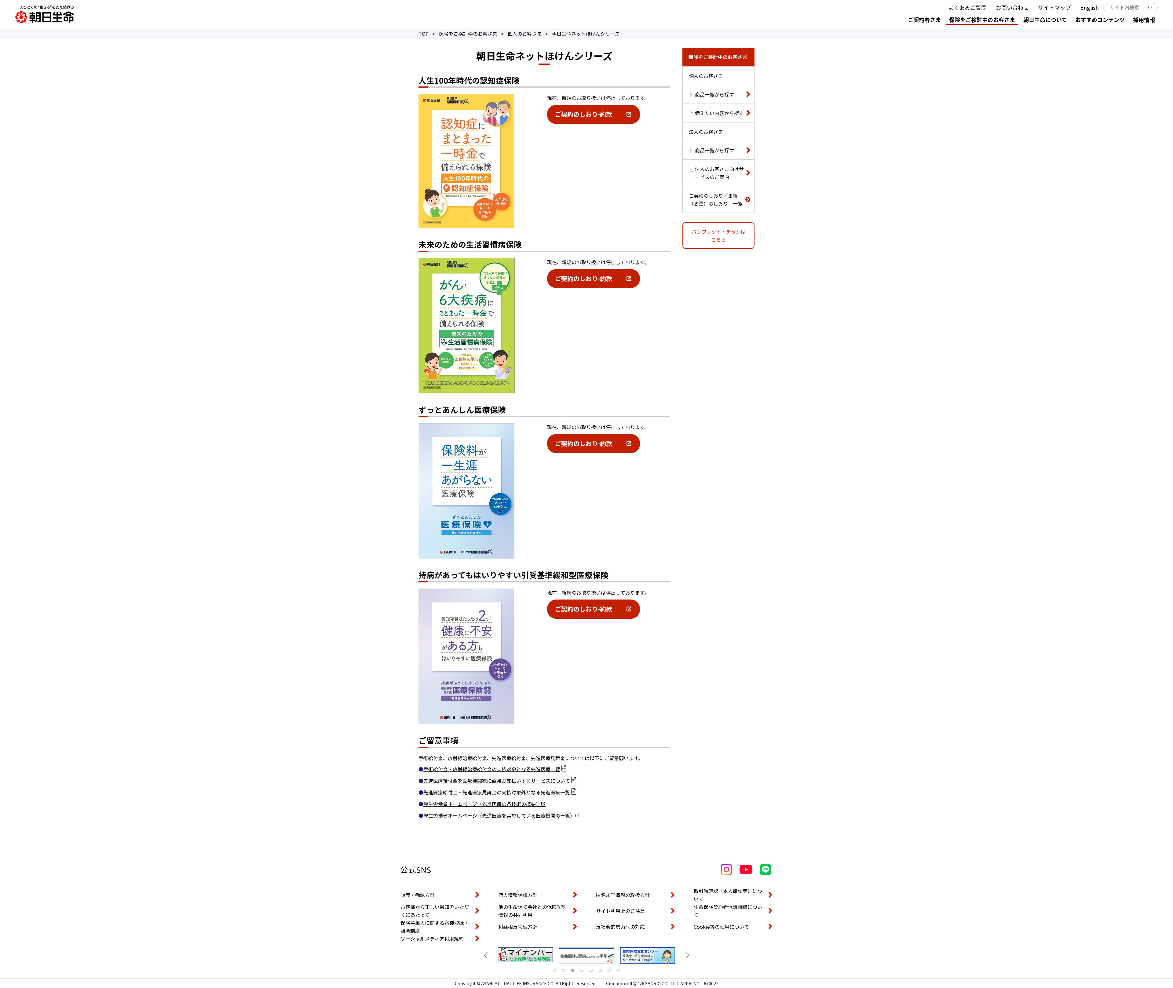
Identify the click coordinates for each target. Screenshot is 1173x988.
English (1089, 7)
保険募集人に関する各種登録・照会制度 (434, 926)
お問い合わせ (1012, 7)
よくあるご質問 (967, 7)
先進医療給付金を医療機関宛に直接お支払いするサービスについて (496, 780)
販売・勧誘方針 (417, 895)
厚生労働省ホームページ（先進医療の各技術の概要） (482, 804)
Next (687, 955)
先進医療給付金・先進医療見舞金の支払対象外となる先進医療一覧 (496, 792)
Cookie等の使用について (721, 926)
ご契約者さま (924, 20)
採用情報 (1144, 20)
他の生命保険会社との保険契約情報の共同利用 (532, 910)
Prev (486, 955)
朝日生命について (1045, 20)
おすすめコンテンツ (1100, 20)
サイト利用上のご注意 (620, 910)
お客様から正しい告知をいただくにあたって (434, 910)
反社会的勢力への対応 (620, 926)
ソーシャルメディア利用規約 (432, 938)
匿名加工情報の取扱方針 (623, 895)
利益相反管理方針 (517, 926)
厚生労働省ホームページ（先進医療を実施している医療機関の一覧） (499, 815)
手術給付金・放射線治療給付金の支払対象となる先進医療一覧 (491, 769)
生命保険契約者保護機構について (728, 910)
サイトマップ (1054, 7)
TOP (423, 33)
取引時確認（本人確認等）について (728, 894)
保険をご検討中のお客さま (982, 20)
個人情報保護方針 (517, 895)
